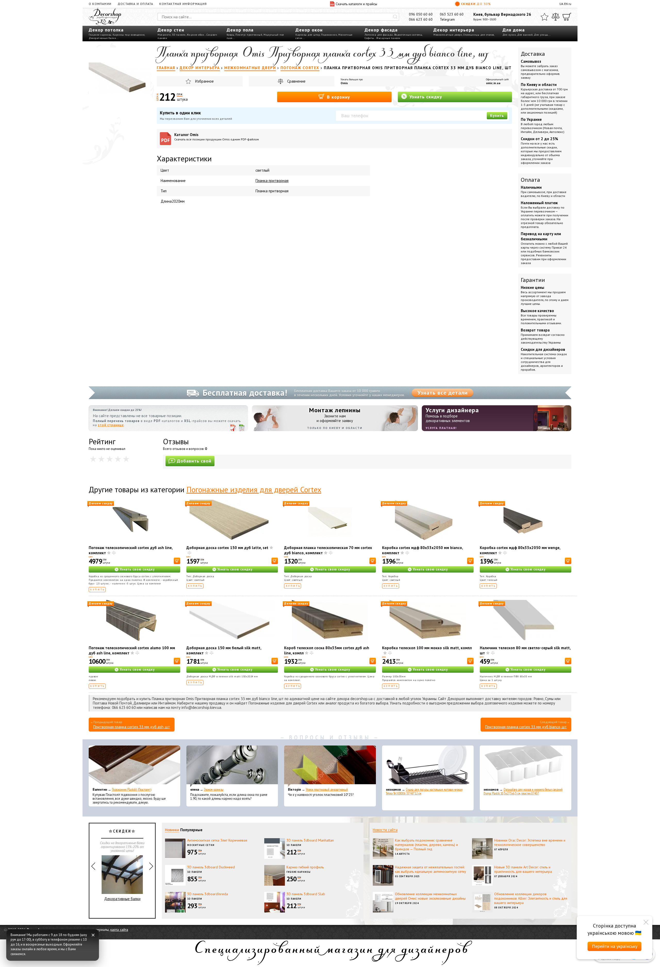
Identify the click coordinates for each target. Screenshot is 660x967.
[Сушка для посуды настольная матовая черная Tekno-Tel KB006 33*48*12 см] (428, 766)
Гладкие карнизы (100, 34)
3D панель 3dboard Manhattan (310, 840)
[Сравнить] (555, 17)
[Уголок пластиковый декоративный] (330, 766)
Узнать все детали (442, 392)
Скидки (476, 4)
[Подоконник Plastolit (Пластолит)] (134, 766)
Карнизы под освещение (129, 34)
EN (566, 4)
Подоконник (329, 34)
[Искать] (395, 17)
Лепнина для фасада (379, 34)
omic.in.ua (493, 83)
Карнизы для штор (307, 34)
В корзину (337, 97)
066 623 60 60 (421, 19)
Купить (497, 115)
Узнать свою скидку (137, 569)
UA (561, 4)
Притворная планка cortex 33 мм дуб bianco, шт (526, 726)
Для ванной (525, 34)
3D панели (179, 34)
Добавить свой (194, 461)
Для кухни (509, 34)
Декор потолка (106, 30)
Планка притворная (271, 180)
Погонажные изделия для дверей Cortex (253, 489)
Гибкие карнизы (298, 871)
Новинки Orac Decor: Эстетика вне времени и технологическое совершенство (529, 842)
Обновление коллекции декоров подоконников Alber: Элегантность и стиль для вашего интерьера (530, 898)
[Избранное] (544, 17)
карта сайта (119, 929)
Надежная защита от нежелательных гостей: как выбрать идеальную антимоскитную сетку (430, 869)
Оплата (530, 179)
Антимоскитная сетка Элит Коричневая (217, 840)
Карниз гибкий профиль (305, 867)
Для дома (513, 30)
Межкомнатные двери (447, 34)
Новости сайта (385, 829)
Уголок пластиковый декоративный (327, 789)
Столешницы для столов (478, 34)
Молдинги (164, 34)
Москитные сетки (200, 845)
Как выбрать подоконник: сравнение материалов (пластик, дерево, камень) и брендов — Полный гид (426, 844)
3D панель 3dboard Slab (305, 894)
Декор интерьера (453, 30)
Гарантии (533, 279)
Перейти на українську (614, 946)
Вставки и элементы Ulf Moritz (122, 898)
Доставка (533, 53)
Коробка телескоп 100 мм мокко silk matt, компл (427, 647)
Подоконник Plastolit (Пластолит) (131, 789)
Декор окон (309, 30)
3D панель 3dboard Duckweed (211, 867)
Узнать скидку (425, 97)
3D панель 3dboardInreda (207, 894)
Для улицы (541, 34)
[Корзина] (567, 17)
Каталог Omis (216, 136)
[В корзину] (177, 561)
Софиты (369, 38)
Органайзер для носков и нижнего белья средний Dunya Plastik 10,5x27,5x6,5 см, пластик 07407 (523, 791)
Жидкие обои (195, 34)
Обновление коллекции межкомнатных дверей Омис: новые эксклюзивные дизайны (430, 896)
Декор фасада (381, 30)
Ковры (230, 34)
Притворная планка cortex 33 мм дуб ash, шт (131, 726)
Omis (344, 83)
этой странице (111, 425)
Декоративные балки (102, 38)
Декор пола (240, 30)
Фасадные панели (388, 38)
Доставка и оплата (135, 4)
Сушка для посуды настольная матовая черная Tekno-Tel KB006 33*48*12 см (424, 791)
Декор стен (171, 30)
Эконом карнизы (214, 789)
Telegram (447, 19)
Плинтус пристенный (248, 34)
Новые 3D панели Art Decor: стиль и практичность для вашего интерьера (523, 869)
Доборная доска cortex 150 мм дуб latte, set (227, 547)
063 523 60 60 (452, 14)
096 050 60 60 (421, 14)
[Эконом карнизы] (232, 766)
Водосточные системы (408, 34)
